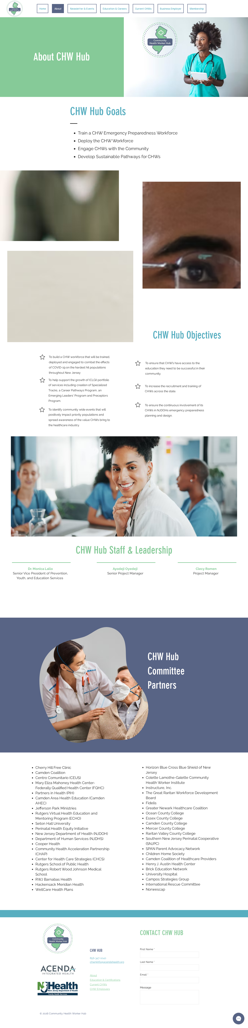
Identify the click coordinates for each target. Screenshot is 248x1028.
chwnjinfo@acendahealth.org (107, 961)
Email (143, 974)
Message (145, 987)
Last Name (146, 962)
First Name (146, 949)
